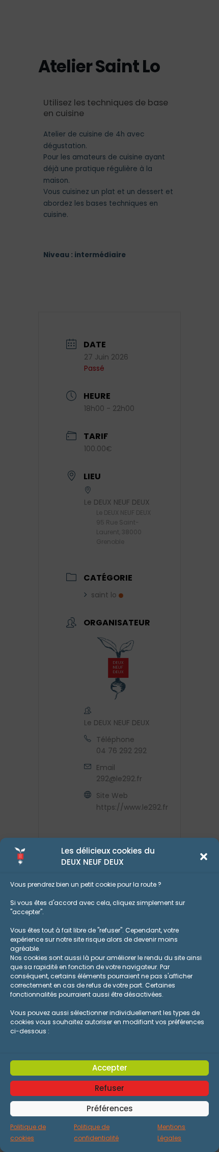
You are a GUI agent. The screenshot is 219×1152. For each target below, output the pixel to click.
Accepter (109, 1067)
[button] (204, 857)
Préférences (110, 1108)
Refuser (109, 1088)
